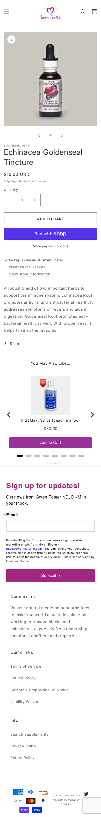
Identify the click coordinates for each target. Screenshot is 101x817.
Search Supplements (29, 734)
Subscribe (50, 575)
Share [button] (15, 343)
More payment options (50, 246)
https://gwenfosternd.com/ (24, 548)
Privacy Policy (23, 746)
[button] (6, 11)
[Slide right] (62, 135)
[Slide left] (39, 135)
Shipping (10, 181)
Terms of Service (25, 666)
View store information (29, 274)
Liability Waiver (24, 701)
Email (12, 515)
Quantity (11, 190)
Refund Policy (23, 678)
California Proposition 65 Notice (39, 690)
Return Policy (22, 757)
